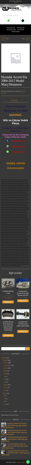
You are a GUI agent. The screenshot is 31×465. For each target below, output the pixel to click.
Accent (23, 91)
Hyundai (3, 93)
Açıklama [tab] (14, 100)
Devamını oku (8, 302)
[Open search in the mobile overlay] (15, 15)
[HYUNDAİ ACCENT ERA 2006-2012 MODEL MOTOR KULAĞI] (3, 39)
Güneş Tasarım (21, 462)
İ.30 (7, 298)
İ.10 (12, 297)
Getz (6, 297)
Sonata (10, 298)
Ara (27, 348)
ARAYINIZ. (15, 114)
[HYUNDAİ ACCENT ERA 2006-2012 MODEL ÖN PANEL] (27, 39)
